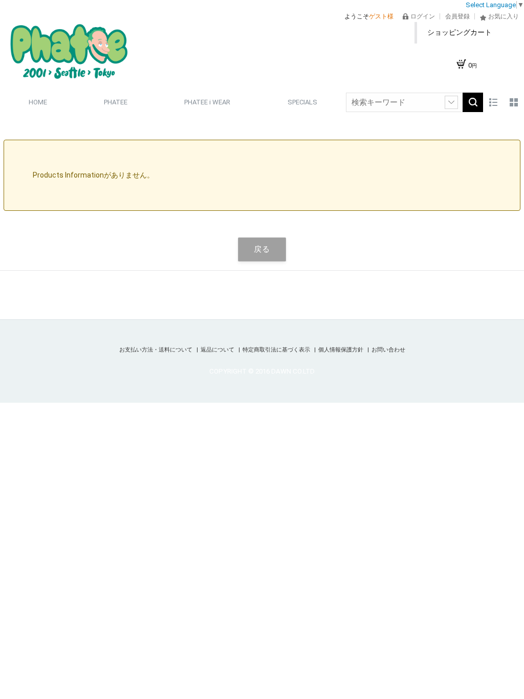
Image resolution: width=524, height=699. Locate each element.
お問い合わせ (388, 349)
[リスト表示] (493, 102)
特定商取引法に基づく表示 (277, 349)
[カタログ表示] (514, 102)
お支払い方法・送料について (156, 349)
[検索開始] (473, 102)
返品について (218, 349)
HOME (38, 102)
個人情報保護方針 (341, 349)
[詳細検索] (451, 102)
